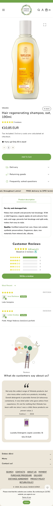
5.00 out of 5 (33, 249)
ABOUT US (32, 472)
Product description (26, 199)
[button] (3, 9)
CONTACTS (20, 472)
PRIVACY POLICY (37, 479)
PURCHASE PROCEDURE (21, 475)
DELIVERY (38, 475)
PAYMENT (43, 472)
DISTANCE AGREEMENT (18, 479)
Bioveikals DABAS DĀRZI (30, 487)
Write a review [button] (27, 276)
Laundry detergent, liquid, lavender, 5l (26, 433)
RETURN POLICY (26, 482)
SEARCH (9, 472)
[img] (7, 292)
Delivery (18, 133)
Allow (26, 502)
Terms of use (26, 497)
